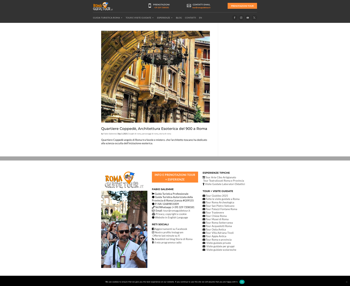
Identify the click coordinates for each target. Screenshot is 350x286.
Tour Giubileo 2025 (216, 195)
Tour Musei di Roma (217, 219)
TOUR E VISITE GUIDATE (138, 17)
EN (200, 17)
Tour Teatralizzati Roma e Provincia (223, 180)
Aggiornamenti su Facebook (171, 228)
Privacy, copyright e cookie (171, 214)
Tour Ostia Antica (216, 229)
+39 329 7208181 (161, 7)
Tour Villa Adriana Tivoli (220, 232)
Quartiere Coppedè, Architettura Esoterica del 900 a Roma (154, 128)
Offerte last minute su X (166, 235)
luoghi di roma (135, 133)
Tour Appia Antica (216, 236)
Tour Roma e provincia (219, 239)
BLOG (179, 17)
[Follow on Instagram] (241, 17)
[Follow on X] (254, 17)
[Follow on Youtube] (247, 17)
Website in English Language (171, 217)
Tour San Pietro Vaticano (219, 205)
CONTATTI (190, 17)
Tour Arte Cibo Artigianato (220, 177)
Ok (242, 282)
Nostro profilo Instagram (169, 232)
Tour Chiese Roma (216, 215)
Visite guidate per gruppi (220, 246)
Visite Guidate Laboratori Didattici (225, 184)
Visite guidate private (218, 242)
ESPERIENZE (163, 17)
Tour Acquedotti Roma (219, 226)
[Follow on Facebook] (234, 17)
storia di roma (165, 133)
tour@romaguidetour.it (201, 7)
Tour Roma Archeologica (219, 202)
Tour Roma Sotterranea (219, 222)
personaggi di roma (150, 133)
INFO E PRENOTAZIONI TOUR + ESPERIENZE (175, 177)
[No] (346, 282)
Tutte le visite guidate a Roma (222, 198)
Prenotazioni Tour (242, 6)
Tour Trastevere (215, 212)
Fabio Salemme (110, 133)
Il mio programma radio (168, 242)
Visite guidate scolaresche (221, 249)
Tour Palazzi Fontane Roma (221, 209)
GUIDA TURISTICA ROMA (106, 17)
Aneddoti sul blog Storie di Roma (173, 239)
